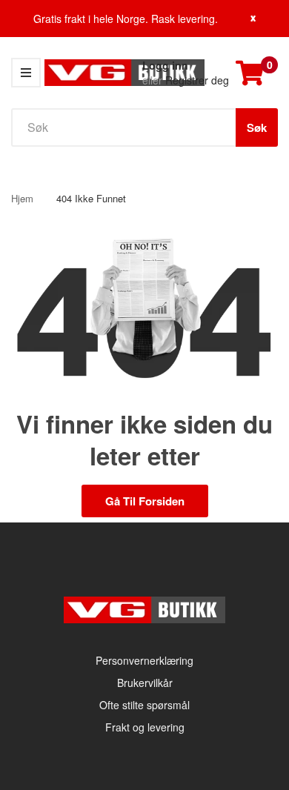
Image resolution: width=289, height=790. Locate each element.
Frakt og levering (145, 727)
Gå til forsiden (145, 501)
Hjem (22, 198)
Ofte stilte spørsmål (144, 704)
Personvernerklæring (144, 660)
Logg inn (165, 65)
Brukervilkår (145, 682)
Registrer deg (197, 80)
